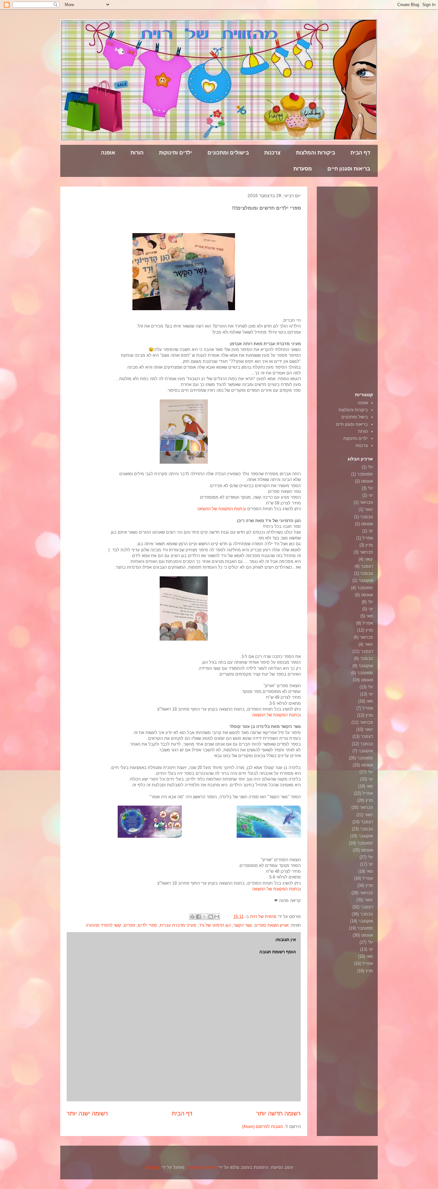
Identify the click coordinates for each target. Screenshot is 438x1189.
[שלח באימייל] (217, 917)
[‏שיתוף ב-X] (204, 917)
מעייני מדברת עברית (178, 925)
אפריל (367, 538)
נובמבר (366, 516)
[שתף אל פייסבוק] (198, 917)
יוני (370, 495)
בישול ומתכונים (354, 417)
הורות (137, 152)
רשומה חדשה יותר (278, 1113)
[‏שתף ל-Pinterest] (192, 917)
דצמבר (367, 566)
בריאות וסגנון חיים (348, 168)
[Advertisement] (353, 287)
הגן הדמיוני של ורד (215, 925)
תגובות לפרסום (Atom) (262, 1126)
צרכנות (272, 152)
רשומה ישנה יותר (87, 1113)
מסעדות (302, 168)
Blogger (153, 1167)
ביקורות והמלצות (315, 152)
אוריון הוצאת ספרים (272, 925)
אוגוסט (367, 481)
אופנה (108, 152)
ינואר (369, 509)
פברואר (366, 502)
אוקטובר (365, 580)
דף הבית (360, 152)
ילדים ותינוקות (175, 152)
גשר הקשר (242, 925)
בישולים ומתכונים (228, 152)
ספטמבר (365, 474)
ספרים (129, 925)
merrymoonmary (202, 1167)
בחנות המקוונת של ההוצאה (221, 508)
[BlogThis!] (210, 917)
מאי (369, 616)
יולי (370, 467)
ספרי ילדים (147, 925)
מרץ (369, 545)
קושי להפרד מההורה (103, 925)
